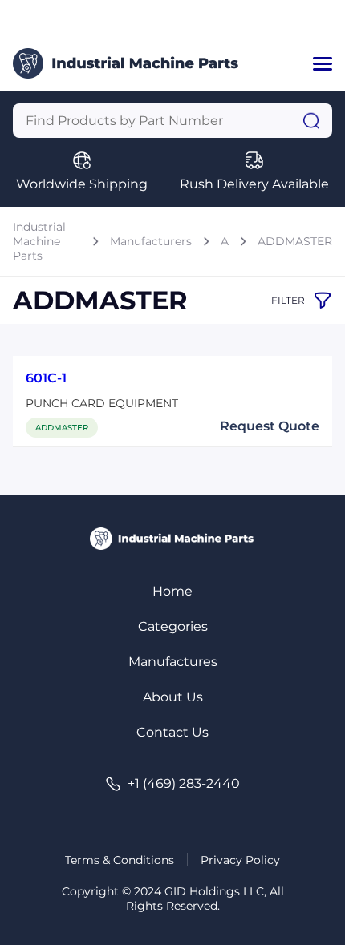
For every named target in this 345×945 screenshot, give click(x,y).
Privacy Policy (240, 860)
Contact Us (172, 732)
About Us (173, 697)
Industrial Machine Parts (39, 241)
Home (172, 591)
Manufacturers (151, 241)
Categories (173, 626)
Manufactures (172, 661)
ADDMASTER (295, 241)
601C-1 (46, 378)
